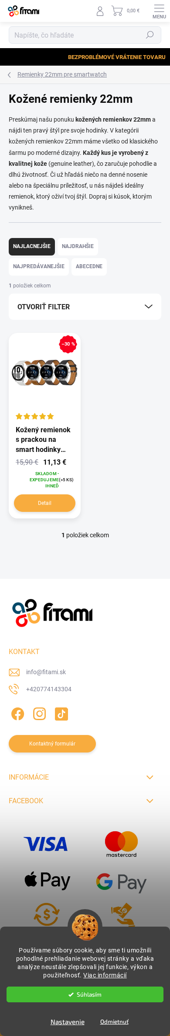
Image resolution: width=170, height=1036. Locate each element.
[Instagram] (38, 712)
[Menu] (159, 11)
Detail (44, 503)
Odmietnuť (114, 1021)
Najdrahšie (78, 246)
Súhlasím (89, 994)
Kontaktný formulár (52, 744)
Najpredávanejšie (39, 266)
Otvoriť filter (43, 307)
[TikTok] (60, 712)
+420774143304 (48, 689)
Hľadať (150, 35)
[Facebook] (16, 712)
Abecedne (89, 266)
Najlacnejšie (32, 246)
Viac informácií (105, 975)
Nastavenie (68, 1022)
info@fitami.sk (46, 672)
